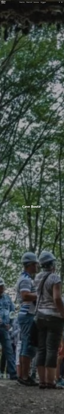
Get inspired (43, 2)
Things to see (29, 2)
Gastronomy (36, 2)
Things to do (22, 2)
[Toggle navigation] (62, 2)
